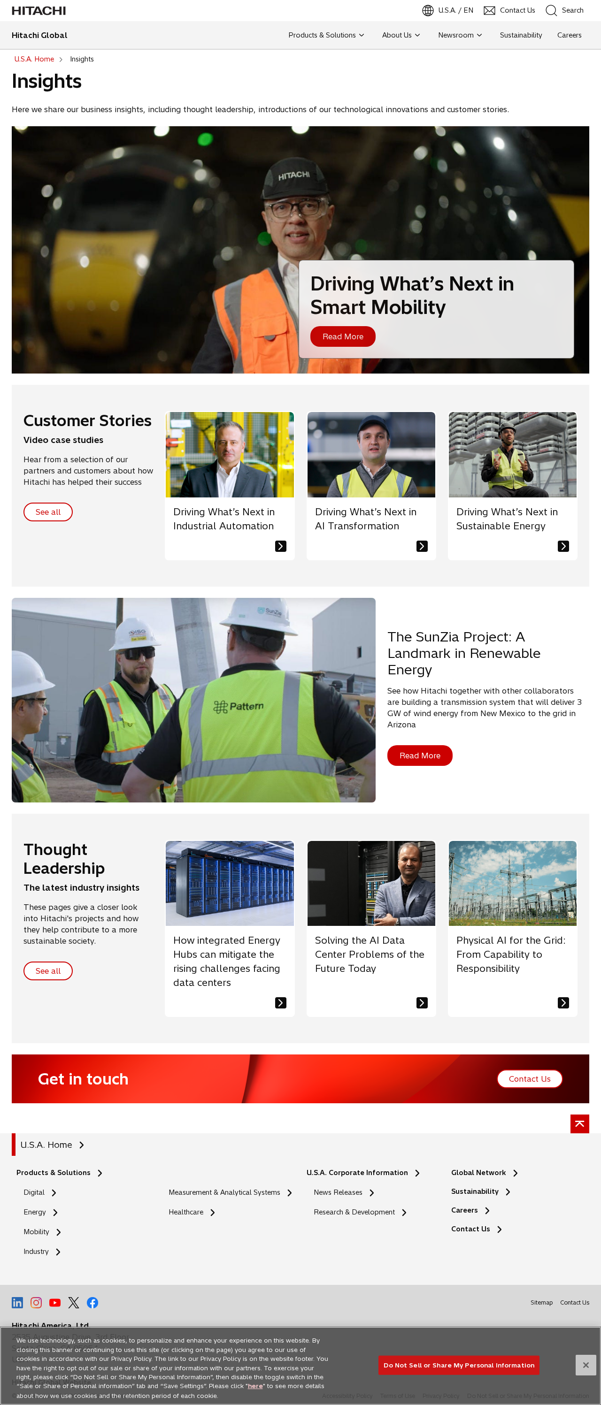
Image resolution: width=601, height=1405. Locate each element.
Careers (464, 1210)
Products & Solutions (53, 1172)
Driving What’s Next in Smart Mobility (412, 295)
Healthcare (186, 1212)
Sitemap (542, 1302)
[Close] (586, 1365)
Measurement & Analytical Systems (224, 1192)
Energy (34, 1212)
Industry (36, 1251)
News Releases (338, 1192)
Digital (34, 1192)
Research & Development (354, 1212)
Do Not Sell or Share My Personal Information (459, 1364)
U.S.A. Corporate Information (357, 1172)
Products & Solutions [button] (322, 35)
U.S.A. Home (46, 1145)
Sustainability (475, 1191)
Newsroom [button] (456, 35)
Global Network (478, 1172)
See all (48, 512)
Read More (343, 336)
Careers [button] (569, 35)
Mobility (36, 1232)
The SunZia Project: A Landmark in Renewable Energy (464, 653)
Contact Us (470, 1229)
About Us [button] (397, 35)
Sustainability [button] (521, 35)
